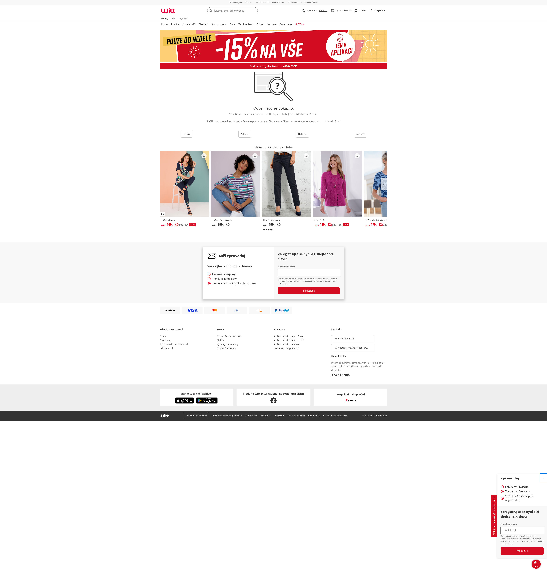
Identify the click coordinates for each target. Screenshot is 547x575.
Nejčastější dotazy (226, 348)
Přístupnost (265, 415)
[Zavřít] (543, 477)
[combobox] (238, 10)
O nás (163, 336)
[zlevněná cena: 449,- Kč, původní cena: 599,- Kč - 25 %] (337, 184)
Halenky (302, 133)
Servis (220, 329)
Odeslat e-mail (349, 339)
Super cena (286, 24)
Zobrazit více (507, 544)
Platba (220, 340)
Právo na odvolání (296, 415)
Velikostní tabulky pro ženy (288, 336)
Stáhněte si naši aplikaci (196, 393)
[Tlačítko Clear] (255, 11)
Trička (187, 133)
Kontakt (336, 329)
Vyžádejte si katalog (227, 344)
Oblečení (203, 24)
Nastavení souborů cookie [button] (335, 415)
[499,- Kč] (286, 184)
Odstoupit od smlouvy (196, 415)
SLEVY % (300, 24)
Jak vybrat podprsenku (286, 348)
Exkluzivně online (170, 24)
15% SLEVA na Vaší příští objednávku (494, 517)
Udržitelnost (166, 348)
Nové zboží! (189, 24)
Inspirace (272, 24)
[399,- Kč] (235, 184)
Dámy (164, 18)
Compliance (314, 415)
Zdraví (260, 24)
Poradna (279, 329)
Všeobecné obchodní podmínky (227, 415)
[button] (384, 184)
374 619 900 (340, 375)
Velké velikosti (245, 24)
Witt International (171, 329)
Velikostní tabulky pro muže (289, 340)
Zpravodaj (165, 340)
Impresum (279, 415)
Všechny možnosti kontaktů (353, 347)
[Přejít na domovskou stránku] (168, 10)
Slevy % (360, 133)
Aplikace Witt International (174, 344)
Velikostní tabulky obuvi (286, 344)
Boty (232, 24)
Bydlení (183, 18)
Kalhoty (245, 133)
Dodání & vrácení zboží (229, 336)
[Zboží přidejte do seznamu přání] (204, 155)
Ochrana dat (251, 415)
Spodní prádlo (219, 24)
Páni (173, 18)
